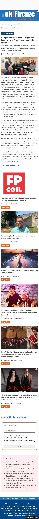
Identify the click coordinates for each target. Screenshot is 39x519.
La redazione (23, 498)
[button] (37, 16)
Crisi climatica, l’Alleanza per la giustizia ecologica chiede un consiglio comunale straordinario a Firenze (19, 480)
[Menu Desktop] (3, 16)
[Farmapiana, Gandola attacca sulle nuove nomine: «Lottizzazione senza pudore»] (19, 222)
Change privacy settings (32, 517)
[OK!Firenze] (20, 15)
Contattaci (6, 498)
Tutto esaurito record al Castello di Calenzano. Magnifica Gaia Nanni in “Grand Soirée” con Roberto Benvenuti (19, 312)
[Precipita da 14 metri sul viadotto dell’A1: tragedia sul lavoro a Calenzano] (19, 258)
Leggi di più (5, 207)
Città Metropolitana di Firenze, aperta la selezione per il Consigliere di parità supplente (20, 464)
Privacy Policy (32, 498)
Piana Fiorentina (7, 33)
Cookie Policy (14, 498)
